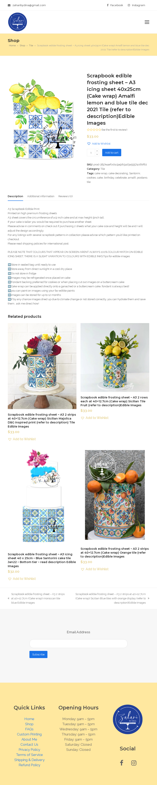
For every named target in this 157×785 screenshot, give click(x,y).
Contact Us (29, 744)
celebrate (121, 177)
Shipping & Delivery (29, 760)
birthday (109, 177)
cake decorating (118, 173)
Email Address (78, 632)
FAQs (29, 729)
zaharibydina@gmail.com (29, 5)
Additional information (40, 196)
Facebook (116, 5)
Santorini (134, 173)
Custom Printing (29, 734)
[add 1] (97, 151)
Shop (29, 724)
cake (100, 177)
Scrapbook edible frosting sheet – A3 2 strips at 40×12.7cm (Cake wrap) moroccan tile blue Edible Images (36, 599)
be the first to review (114, 129)
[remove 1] (97, 154)
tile (89, 181)
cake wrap (101, 173)
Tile (103, 168)
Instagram (138, 5)
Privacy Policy (29, 750)
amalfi (132, 177)
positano (142, 177)
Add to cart (111, 152)
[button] (147, 22)
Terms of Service (29, 755)
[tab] (15, 196)
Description (15, 196)
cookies (91, 177)
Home (29, 719)
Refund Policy (29, 765)
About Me (29, 739)
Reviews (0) (65, 196)
